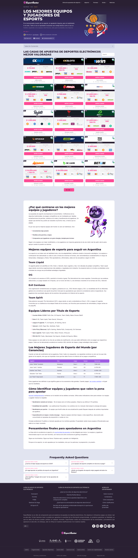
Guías (103, 2)
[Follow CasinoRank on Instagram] (97, 526)
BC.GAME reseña (69, 183)
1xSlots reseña (69, 80)
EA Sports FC (34, 505)
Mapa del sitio (101, 555)
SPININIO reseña (38, 156)
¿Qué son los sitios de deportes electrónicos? (73, 492)
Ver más (68, 190)
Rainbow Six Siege (34, 502)
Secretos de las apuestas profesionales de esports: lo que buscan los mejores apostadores (73, 506)
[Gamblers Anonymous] (90, 541)
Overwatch (34, 494)
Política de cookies (61, 555)
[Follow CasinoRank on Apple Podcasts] (113, 526)
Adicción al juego (81, 555)
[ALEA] (55, 541)
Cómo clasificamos (108, 502)
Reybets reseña (38, 132)
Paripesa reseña (99, 106)
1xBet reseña (38, 80)
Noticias (112, 2)
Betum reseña (100, 183)
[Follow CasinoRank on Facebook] (93, 526)
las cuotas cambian (95, 381)
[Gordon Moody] (79, 541)
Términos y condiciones (39, 555)
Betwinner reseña (38, 106)
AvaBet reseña (100, 132)
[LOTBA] (42, 541)
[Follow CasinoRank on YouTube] (105, 526)
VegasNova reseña (100, 156)
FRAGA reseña (69, 106)
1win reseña (99, 80)
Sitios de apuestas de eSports (71, 2)
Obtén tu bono (38, 77)
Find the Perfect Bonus (74, 495)
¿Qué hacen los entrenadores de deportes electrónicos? (74, 502)
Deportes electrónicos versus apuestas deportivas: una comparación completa (70, 499)
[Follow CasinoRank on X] (101, 526)
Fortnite (34, 497)
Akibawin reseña (38, 183)
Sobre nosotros (108, 494)
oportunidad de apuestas (62, 432)
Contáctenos (108, 497)
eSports (86, 2)
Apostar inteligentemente (36, 395)
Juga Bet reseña (69, 156)
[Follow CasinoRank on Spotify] (109, 526)
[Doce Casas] (68, 541)
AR (25, 526)
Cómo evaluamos (108, 500)
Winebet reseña (69, 132)
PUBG (34, 500)
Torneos (95, 2)
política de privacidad (105, 506)
